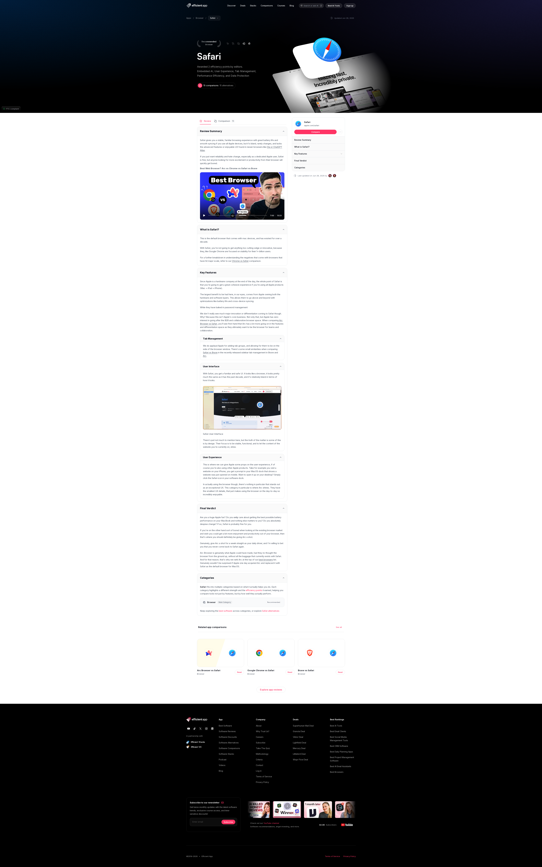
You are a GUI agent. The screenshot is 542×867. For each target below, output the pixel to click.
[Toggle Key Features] (242, 272)
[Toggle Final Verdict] (242, 508)
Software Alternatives (229, 742)
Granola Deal (299, 731)
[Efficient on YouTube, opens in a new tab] (347, 824)
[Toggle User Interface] (242, 366)
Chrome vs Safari (240, 261)
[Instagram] (206, 728)
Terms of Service (264, 776)
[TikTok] (194, 728)
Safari (307, 122)
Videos (222, 765)
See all (339, 627)
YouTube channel (271, 823)
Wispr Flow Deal (300, 759)
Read (239, 672)
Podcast (222, 759)
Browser (200, 18)
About (258, 725)
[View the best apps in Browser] (242, 602)
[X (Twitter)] (200, 728)
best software (225, 611)
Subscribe (260, 742)
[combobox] (311, 5)
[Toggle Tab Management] (242, 338)
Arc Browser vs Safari (208, 670)
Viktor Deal (298, 737)
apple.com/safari (311, 125)
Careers (259, 737)
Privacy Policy (262, 782)
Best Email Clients (338, 731)
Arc (204, 356)
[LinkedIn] (212, 728)
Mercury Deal (299, 748)
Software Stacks (226, 754)
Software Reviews (227, 731)
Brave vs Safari (306, 670)
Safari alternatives (270, 611)
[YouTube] (188, 728)
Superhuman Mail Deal (303, 725)
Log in (259, 771)
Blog (221, 771)
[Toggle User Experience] (242, 457)
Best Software (225, 725)
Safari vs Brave (210, 352)
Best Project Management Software (342, 759)
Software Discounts (228, 737)
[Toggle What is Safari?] (242, 229)
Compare (315, 132)
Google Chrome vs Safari (260, 670)
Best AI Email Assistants (340, 766)
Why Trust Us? (262, 731)
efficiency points (254, 590)
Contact (259, 765)
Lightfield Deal (299, 742)
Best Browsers (336, 772)
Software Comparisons (229, 748)
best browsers (266, 559)
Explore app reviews (271, 689)
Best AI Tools (336, 725)
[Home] (197, 5)
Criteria (259, 759)
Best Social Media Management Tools (339, 739)
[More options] (340, 132)
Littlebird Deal (299, 754)
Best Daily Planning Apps (341, 751)
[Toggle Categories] (242, 578)
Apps (188, 18)
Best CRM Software (339, 746)
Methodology (262, 754)
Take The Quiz (263, 748)
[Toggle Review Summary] (242, 131)
